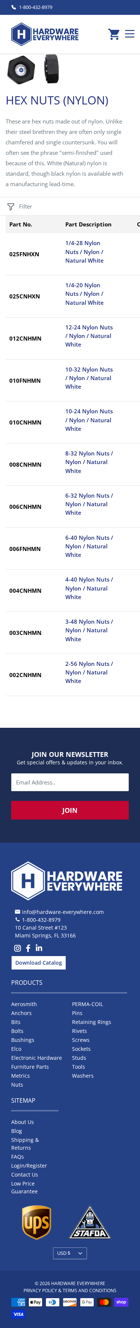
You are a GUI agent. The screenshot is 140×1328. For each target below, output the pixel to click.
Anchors (21, 1013)
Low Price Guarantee (24, 1187)
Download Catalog (38, 962)
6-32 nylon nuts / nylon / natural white (89, 504)
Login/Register (29, 1165)
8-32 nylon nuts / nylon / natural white (89, 462)
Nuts (17, 1084)
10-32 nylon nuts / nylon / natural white (89, 378)
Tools (78, 1066)
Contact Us (24, 1174)
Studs (79, 1057)
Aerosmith (24, 1004)
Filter (25, 206)
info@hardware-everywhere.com (63, 911)
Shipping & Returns (25, 1143)
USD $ (63, 1253)
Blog (16, 1130)
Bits (16, 1021)
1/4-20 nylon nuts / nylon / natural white (84, 293)
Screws (81, 1039)
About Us (22, 1121)
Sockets (81, 1048)
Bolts (17, 1030)
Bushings (22, 1039)
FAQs (17, 1156)
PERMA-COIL (87, 1004)
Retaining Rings (91, 1021)
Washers (83, 1075)
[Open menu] (129, 33)
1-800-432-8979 (35, 7)
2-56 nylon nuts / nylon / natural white (89, 672)
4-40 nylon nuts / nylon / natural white (89, 588)
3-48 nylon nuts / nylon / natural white (89, 630)
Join (70, 810)
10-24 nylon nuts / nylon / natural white (89, 419)
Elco (16, 1048)
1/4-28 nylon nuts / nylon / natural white (84, 251)
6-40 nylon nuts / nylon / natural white (89, 546)
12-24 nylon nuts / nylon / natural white (89, 335)
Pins (77, 1013)
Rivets (79, 1030)
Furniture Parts (30, 1066)
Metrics (20, 1075)
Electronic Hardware (36, 1057)
